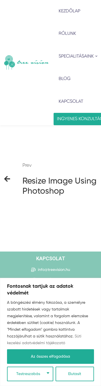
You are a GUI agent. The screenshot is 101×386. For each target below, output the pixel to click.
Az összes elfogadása (50, 356)
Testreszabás (28, 374)
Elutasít (74, 374)
